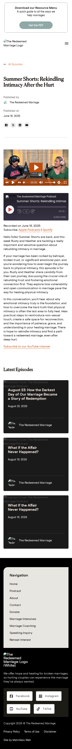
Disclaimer (50, 731)
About (14, 598)
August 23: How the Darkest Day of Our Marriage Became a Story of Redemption (32, 394)
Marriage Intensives (23, 619)
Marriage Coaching (23, 626)
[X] (13, 125)
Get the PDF (36, 25)
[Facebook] (6, 125)
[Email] (27, 125)
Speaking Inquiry (21, 633)
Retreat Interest (20, 640)
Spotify (47, 229)
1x (26, 211)
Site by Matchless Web (17, 740)
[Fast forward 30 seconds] (33, 211)
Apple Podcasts (29, 229)
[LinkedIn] (20, 125)
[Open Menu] (66, 43)
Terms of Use (31, 731)
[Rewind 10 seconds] (19, 211)
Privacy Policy (12, 731)
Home (14, 584)
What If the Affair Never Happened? (23, 449)
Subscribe (60, 217)
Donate (15, 612)
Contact (15, 605)
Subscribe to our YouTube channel (27, 346)
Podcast (15, 591)
